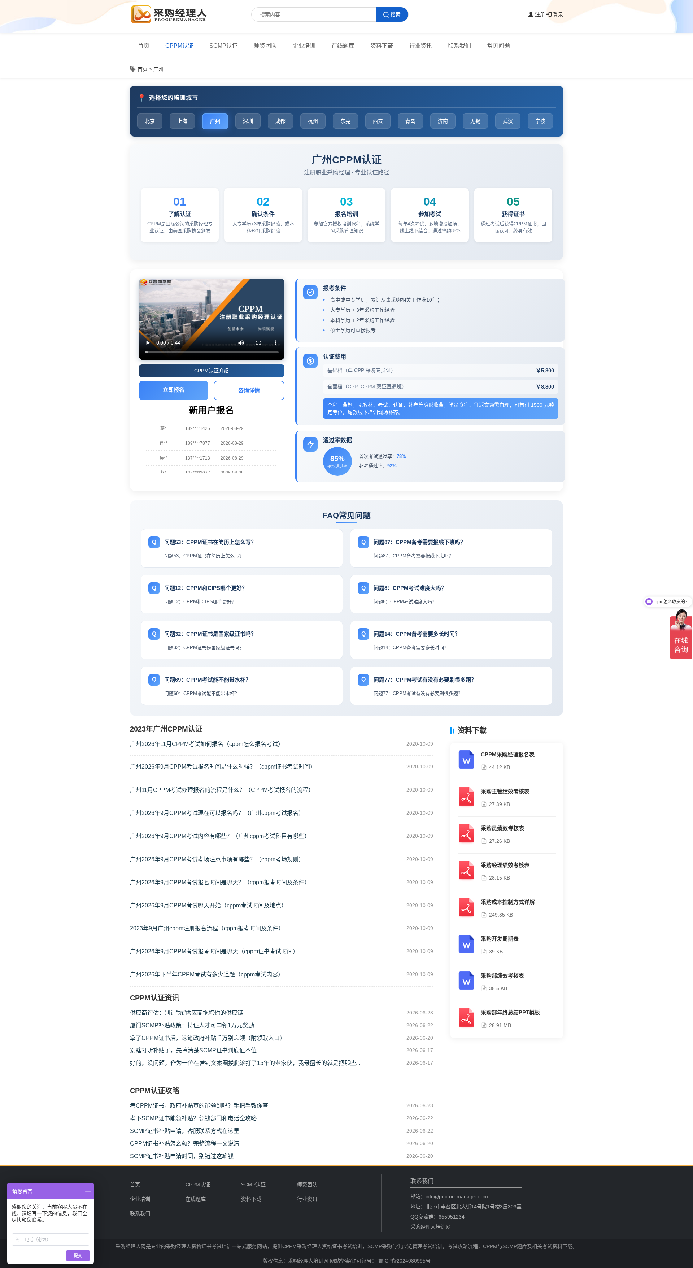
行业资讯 (420, 46)
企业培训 (304, 46)
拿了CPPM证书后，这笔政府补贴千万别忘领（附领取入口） (208, 1038)
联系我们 (459, 46)
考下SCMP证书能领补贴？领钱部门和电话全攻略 (193, 1118)
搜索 (396, 14)
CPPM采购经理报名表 (508, 754)
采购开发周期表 (500, 939)
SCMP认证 (223, 46)
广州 (158, 69)
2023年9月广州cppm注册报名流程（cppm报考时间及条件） (207, 928)
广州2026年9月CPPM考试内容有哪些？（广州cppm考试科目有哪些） (220, 836)
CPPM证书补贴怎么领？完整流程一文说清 (184, 1143)
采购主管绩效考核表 (505, 791)
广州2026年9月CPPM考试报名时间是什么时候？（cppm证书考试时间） (223, 767)
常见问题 (498, 46)
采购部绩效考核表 (502, 975)
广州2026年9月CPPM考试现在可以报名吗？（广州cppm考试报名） (217, 813)
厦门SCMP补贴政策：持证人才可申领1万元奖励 (192, 1025)
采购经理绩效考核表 (505, 865)
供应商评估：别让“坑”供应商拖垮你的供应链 (186, 1013)
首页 (143, 46)
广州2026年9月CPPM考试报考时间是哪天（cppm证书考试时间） (214, 951)
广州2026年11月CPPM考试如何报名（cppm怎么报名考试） (207, 744)
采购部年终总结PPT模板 (510, 1012)
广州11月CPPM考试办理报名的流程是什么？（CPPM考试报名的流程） (222, 790)
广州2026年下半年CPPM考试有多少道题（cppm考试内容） (207, 974)
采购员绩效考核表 (502, 828)
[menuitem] (143, 46)
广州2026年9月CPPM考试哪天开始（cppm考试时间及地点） (208, 905)
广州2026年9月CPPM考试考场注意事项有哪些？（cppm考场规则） (217, 859)
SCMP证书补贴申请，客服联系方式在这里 (184, 1131)
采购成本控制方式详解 (508, 902)
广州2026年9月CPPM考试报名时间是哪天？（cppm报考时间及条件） (220, 882)
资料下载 (381, 46)
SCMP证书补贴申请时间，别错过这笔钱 (182, 1156)
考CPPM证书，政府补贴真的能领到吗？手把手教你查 (199, 1106)
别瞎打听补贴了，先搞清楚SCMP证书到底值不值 (193, 1050)
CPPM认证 (179, 46)
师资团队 (265, 46)
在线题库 (342, 46)
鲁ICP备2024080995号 (404, 1261)
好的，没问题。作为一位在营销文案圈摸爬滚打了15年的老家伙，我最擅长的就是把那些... (245, 1063)
